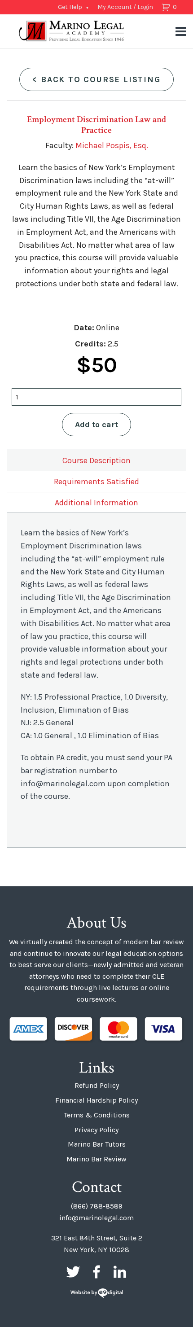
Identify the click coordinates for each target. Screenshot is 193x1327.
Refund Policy (97, 1085)
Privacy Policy (96, 1130)
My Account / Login (125, 7)
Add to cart (96, 424)
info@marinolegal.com (96, 1217)
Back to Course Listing (96, 79)
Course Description (96, 460)
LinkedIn (120, 1272)
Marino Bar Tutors (97, 1144)
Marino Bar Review (96, 1159)
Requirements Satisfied (96, 481)
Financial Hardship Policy (96, 1100)
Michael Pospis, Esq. (111, 145)
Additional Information (96, 503)
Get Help (70, 7)
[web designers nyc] (96, 1294)
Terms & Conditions (97, 1115)
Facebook (96, 1272)
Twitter (73, 1272)
